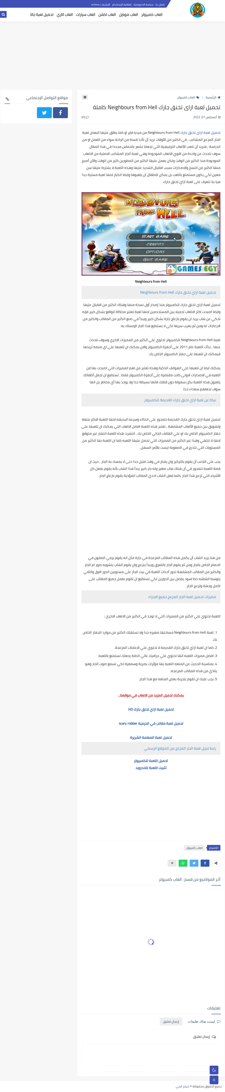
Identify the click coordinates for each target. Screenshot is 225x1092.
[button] (205, 863)
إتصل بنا (160, 4)
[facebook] (60, 112)
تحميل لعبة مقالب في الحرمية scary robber (151, 723)
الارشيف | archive (100, 4)
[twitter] (44, 112)
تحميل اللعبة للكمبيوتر (151, 760)
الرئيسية (211, 97)
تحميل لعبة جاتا (41, 14)
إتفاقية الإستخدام (121, 4)
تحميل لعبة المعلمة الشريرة (151, 737)
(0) (84, 117)
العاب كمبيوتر (151, 14)
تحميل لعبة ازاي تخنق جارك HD (151, 709)
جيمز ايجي (182, 1086)
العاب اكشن (107, 14)
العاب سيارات (85, 14)
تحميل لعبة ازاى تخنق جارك (200, 132)
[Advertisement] (112, 55)
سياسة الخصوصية (143, 4)
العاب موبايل (128, 14)
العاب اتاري (65, 14)
